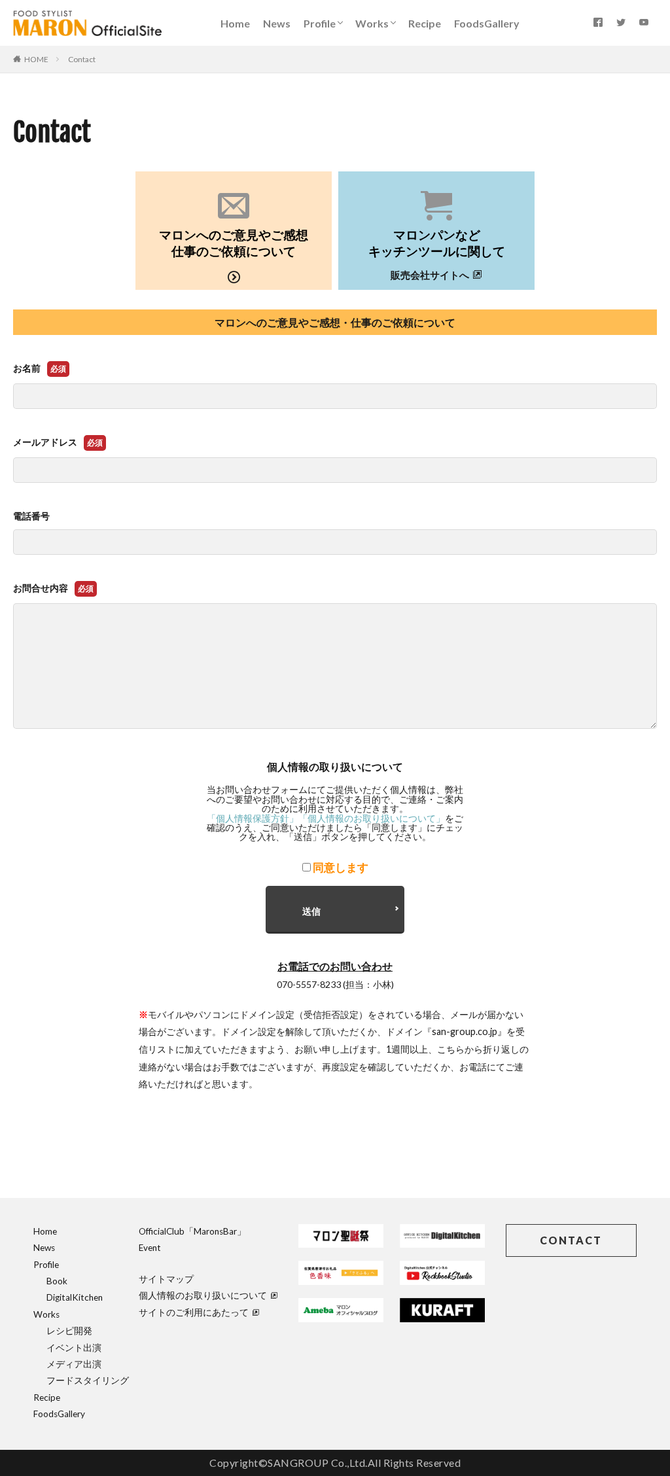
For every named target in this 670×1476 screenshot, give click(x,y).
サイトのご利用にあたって (194, 1312)
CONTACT (571, 1240)
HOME (36, 59)
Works (372, 23)
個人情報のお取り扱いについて (203, 1295)
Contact (82, 59)
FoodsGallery (487, 23)
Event (150, 1247)
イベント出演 (73, 1348)
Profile (320, 23)
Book (56, 1281)
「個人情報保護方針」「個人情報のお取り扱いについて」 (326, 818)
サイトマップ (166, 1279)
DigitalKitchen (74, 1297)
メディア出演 (73, 1364)
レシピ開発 (69, 1331)
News (277, 23)
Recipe (424, 23)
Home (235, 23)
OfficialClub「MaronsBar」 (192, 1231)
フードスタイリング (87, 1380)
